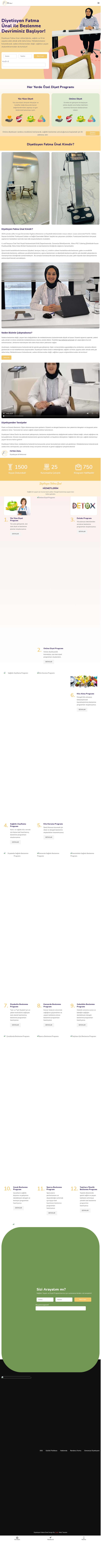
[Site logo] (7, 3)
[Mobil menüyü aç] (99, 3)
